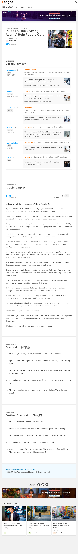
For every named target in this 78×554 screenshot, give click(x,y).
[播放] (7, 196)
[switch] (8, 44)
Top (17, 7)
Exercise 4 (11, 412)
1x (66, 196)
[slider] (10, 196)
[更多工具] (71, 196)
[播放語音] (17, 70)
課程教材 (30, 7)
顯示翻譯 (13, 44)
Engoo (8, 28)
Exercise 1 (11, 61)
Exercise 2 (11, 184)
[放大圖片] (60, 39)
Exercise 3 (11, 344)
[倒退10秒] (62, 196)
